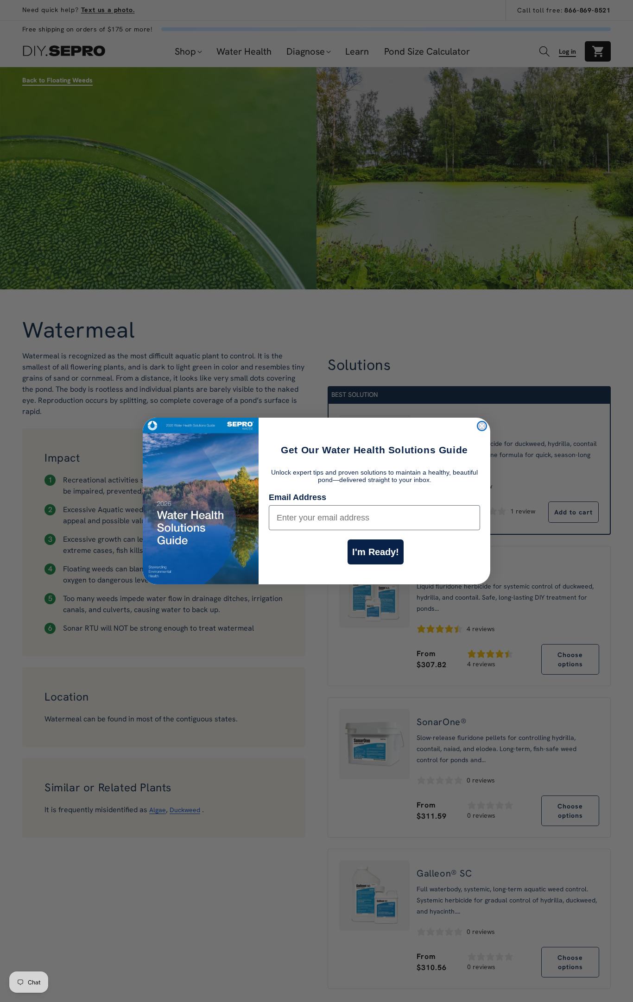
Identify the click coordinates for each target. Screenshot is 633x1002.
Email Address (297, 497)
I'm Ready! (375, 552)
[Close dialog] (482, 426)
